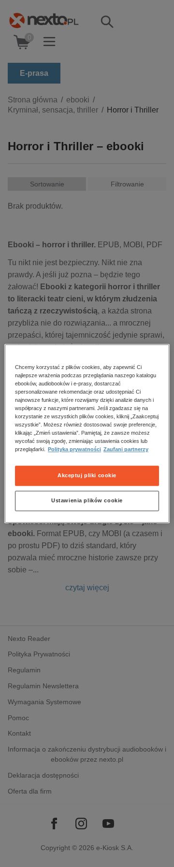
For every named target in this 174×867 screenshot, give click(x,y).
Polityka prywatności (74, 449)
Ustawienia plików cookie (87, 500)
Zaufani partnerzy (125, 449)
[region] (87, 434)
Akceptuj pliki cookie (87, 475)
